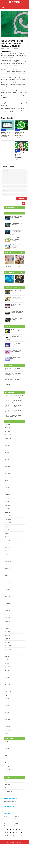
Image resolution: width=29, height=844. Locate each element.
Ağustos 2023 (8, 473)
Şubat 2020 (7, 621)
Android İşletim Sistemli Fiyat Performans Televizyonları (16, 312)
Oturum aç (7, 780)
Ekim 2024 (7, 424)
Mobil (6, 755)
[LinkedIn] (5, 832)
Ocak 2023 (7, 498)
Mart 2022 (7, 533)
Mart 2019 (7, 659)
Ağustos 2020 (8, 600)
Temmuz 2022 (8, 519)
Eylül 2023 (7, 470)
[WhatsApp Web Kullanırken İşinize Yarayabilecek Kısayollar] (7, 125)
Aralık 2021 (7, 543)
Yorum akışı (7, 787)
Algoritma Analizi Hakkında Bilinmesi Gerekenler (16, 238)
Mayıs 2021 (7, 568)
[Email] (19, 835)
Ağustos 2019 (8, 642)
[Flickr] (11, 830)
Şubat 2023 (7, 494)
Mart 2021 (7, 575)
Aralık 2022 (7, 501)
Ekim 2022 (7, 508)
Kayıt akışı (7, 784)
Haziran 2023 (8, 480)
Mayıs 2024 (7, 441)
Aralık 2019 (7, 628)
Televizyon (7, 769)
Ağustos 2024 (8, 431)
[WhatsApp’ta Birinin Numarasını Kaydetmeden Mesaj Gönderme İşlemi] (21, 146)
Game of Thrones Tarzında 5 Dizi (16, 291)
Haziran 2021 (8, 564)
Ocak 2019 (7, 666)
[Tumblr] (19, 832)
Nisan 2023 (7, 487)
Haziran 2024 (8, 438)
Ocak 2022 (7, 540)
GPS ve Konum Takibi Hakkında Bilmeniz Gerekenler (17, 298)
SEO (6, 762)
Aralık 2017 (7, 712)
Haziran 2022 (8, 522)
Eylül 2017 (7, 723)
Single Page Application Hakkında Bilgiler (15, 245)
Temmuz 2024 (8, 434)
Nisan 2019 (7, 656)
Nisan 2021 (7, 572)
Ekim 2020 (7, 593)
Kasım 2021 (7, 547)
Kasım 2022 (7, 505)
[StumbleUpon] (16, 832)
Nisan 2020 (7, 614)
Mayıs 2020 (7, 610)
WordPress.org (8, 791)
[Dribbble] (22, 830)
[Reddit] (11, 835)
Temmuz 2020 (8, 603)
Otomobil (7, 758)
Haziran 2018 (8, 691)
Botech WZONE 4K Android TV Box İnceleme (17, 319)
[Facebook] (5, 830)
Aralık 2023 (7, 459)
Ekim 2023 (7, 466)
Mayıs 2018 (7, 695)
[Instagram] (19, 830)
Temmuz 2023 (8, 477)
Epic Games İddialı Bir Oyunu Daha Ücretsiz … (16, 224)
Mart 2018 (7, 702)
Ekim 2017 (7, 719)
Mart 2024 (7, 448)
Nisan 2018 (7, 698)
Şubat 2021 (7, 579)
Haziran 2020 (8, 607)
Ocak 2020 (7, 624)
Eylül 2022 (7, 512)
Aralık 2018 (7, 670)
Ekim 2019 (7, 635)
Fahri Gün (4, 48)
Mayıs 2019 (7, 652)
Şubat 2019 (7, 663)
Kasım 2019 (7, 631)
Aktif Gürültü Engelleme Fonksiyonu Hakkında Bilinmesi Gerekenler (15, 231)
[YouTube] (5, 835)
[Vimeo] (13, 832)
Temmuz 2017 (8, 730)
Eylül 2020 (7, 596)
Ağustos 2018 (8, 684)
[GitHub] (22, 832)
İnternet (16, 48)
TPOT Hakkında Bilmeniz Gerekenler (15, 344)
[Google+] (13, 830)
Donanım (7, 741)
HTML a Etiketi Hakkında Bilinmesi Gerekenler (15, 351)
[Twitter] (11, 832)
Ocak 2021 (7, 582)
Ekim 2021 (7, 550)
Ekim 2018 (7, 677)
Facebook (7, 744)
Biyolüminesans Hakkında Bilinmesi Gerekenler (16, 217)
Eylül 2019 (7, 638)
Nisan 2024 (7, 445)
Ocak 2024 (7, 455)
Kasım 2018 (7, 673)
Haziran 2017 (8, 733)
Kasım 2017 (7, 716)
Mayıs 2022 (7, 526)
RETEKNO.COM (10, 842)
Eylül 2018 (7, 680)
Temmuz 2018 (8, 688)
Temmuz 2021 (8, 561)
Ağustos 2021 (8, 557)
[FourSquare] (8, 835)
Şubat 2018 (7, 705)
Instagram (7, 748)
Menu (3, 7)
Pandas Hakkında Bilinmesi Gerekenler (16, 337)
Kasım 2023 (7, 463)
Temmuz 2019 (8, 645)
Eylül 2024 (7, 427)
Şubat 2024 (7, 452)
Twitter (6, 773)
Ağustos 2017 (8, 726)
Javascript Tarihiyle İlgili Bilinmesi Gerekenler (15, 330)
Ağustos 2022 (8, 515)
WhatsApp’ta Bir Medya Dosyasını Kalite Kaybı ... (19, 134)
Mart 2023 (7, 491)
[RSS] (22, 835)
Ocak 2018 (7, 709)
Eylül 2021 (7, 554)
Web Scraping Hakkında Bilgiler (15, 358)
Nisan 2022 (7, 529)
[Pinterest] (16, 830)
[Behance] (8, 830)
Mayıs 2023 (7, 484)
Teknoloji (3, 130)
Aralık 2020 (7, 586)
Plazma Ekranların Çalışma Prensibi (16, 305)
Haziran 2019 (8, 649)
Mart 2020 (7, 617)
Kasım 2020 (7, 589)
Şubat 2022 (7, 536)
